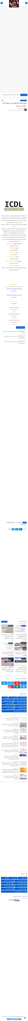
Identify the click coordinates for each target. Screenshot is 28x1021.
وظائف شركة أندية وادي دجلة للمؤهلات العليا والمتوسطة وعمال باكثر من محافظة (10, 751)
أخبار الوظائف (23, 100)
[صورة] (23, 719)
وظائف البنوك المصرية (21, 700)
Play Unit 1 (9, 243)
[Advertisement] (14, 21)
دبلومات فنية (13, 697)
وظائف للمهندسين (22, 708)
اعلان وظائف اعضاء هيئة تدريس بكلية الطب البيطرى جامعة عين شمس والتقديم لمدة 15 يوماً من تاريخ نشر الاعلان (10, 764)
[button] (20, 529)
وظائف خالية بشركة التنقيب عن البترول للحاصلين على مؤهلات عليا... (8, 654)
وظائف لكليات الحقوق (9, 705)
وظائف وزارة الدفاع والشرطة (20, 711)
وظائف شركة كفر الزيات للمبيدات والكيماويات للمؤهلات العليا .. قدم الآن (10, 725)
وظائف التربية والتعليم (11, 522)
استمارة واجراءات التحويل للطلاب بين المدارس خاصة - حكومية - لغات (11, 719)
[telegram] (11, 683)
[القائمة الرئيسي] (26, 3)
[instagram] (11, 686)
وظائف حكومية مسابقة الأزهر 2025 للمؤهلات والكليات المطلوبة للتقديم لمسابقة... (10, 94)
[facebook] (24, 683)
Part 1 (11, 252)
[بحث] (2, 3)
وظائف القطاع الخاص (21, 703)
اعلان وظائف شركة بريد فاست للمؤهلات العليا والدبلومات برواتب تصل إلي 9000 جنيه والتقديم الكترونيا (10, 738)
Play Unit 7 (12, 265)
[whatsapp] (17, 686)
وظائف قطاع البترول (21, 705)
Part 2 (14, 252)
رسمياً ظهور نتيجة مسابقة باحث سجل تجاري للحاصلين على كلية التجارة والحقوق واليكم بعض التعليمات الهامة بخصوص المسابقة (10, 771)
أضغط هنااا (14, 297)
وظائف (5, 697)
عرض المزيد (4, 621)
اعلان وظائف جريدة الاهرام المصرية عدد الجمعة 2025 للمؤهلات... (21, 654)
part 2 (14, 256)
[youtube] (17, 683)
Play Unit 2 (12, 248)
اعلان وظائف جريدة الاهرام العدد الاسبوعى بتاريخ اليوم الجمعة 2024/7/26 (8, 669)
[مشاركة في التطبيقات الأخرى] (9, 529)
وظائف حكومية (23, 524)
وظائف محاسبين (9, 708)
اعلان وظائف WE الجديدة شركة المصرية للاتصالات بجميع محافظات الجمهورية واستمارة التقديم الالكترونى (11, 758)
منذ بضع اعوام (21, 330)
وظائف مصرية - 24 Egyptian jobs (8, 1016)
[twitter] (4, 683)
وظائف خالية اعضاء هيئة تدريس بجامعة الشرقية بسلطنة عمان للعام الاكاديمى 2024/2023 (11, 778)
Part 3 (15, 261)
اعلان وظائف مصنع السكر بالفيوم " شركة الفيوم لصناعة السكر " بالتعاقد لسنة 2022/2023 (11, 732)
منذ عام (24, 633)
